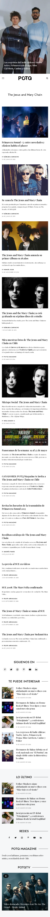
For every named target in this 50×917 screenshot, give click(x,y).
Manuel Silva (9, 270)
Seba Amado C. (9, 421)
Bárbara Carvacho (11, 157)
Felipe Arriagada (10, 575)
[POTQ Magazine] (25, 78)
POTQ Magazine (10, 357)
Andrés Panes (9, 552)
